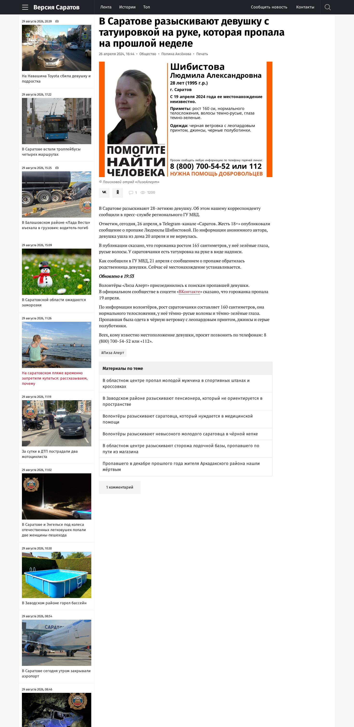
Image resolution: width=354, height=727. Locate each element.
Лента (105, 7)
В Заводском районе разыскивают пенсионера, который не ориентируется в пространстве (182, 401)
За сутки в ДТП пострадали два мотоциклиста (50, 454)
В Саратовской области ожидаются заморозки (54, 302)
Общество (147, 54)
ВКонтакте (189, 291)
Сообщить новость (269, 7)
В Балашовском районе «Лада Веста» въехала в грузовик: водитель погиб (56, 225)
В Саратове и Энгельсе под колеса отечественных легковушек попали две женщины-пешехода (54, 529)
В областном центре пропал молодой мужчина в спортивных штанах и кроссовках (176, 383)
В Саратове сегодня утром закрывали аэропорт (56, 673)
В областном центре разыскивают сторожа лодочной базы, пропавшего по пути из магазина (181, 448)
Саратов (56, 7)
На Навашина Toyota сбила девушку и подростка (56, 79)
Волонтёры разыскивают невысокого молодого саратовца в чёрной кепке (180, 434)
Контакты (305, 7)
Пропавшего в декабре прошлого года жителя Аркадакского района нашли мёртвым (181, 466)
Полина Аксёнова (176, 54)
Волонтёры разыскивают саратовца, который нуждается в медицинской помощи (178, 419)
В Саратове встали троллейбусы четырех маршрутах (51, 152)
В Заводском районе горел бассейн (54, 603)
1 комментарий (119, 487)
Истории (127, 7)
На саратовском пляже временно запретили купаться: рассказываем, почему (55, 378)
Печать (202, 54)
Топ (146, 7)
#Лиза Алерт (112, 352)
